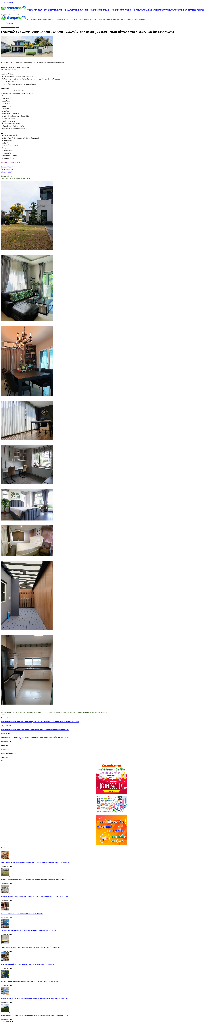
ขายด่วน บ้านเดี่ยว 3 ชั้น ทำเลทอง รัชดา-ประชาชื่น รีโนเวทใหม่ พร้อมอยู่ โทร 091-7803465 (28, 964)
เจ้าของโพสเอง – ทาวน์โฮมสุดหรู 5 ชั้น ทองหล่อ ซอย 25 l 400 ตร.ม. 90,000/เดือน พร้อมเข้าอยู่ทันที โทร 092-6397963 (35, 862)
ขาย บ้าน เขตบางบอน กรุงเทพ (10, 27)
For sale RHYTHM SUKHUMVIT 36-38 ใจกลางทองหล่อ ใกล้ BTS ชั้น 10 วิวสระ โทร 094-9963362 (30, 947)
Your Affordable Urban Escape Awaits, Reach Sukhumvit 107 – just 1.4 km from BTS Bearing (28, 930)
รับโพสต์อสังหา (9, 2)
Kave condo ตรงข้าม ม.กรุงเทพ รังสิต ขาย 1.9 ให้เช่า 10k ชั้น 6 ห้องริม (22, 914)
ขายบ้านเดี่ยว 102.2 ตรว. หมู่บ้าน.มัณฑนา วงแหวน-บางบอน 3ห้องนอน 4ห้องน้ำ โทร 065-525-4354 (35, 738)
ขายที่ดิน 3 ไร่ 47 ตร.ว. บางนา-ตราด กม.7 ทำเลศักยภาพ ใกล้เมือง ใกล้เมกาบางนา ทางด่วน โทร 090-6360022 (33, 879)
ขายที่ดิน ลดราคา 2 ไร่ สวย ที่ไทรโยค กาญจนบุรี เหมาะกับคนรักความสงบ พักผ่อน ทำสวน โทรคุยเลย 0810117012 (35, 1015)
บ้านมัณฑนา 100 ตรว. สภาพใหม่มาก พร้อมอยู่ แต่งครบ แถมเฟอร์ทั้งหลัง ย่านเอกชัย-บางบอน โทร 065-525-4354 (40, 722)
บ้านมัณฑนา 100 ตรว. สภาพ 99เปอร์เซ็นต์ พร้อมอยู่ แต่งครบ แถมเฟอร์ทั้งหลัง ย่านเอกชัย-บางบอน (35, 730)
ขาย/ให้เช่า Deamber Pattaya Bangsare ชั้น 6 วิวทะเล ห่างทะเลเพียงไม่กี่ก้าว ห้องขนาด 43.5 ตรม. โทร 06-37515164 (35, 896)
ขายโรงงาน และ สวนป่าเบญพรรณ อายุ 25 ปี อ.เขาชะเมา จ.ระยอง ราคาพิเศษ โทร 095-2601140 (29, 981)
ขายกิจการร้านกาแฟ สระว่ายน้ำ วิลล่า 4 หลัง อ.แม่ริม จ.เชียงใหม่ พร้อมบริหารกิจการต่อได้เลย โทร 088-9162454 (34, 998)
